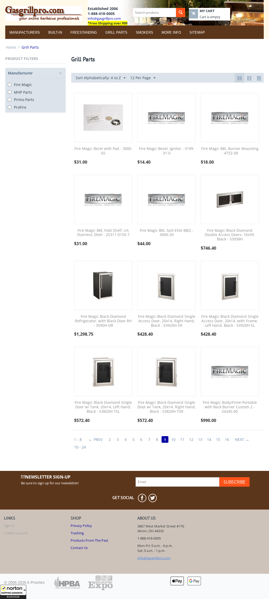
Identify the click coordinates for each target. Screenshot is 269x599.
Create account (16, 533)
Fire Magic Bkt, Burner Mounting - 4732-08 (229, 151)
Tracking (77, 533)
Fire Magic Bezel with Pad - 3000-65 (103, 151)
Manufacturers (24, 32)
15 (218, 439)
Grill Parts (116, 32)
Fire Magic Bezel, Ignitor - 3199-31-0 (166, 151)
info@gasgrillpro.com (104, 18)
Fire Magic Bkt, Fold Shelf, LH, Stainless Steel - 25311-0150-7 (103, 232)
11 (182, 439)
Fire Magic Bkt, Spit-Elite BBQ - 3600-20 (166, 232)
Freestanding (83, 32)
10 (173, 439)
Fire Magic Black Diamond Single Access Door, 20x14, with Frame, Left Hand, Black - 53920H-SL (229, 321)
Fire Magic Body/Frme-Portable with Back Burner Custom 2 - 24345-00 (230, 407)
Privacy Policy (81, 525)
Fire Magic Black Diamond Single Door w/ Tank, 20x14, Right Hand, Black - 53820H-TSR (166, 407)
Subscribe (234, 482)
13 (200, 439)
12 (191, 439)
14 (209, 439)
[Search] (180, 12)
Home (11, 47)
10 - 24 (80, 447)
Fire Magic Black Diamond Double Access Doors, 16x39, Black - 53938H (230, 234)
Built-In (55, 32)
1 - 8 (78, 439)
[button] (13, 592)
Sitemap (197, 32)
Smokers (144, 32)
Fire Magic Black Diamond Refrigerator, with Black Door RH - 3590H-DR (103, 321)
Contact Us (79, 547)
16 (227, 439)
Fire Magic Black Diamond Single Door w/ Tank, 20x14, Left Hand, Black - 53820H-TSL (103, 407)
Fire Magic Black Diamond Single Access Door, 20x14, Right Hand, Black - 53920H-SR (166, 321)
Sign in (9, 525)
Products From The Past (89, 540)
